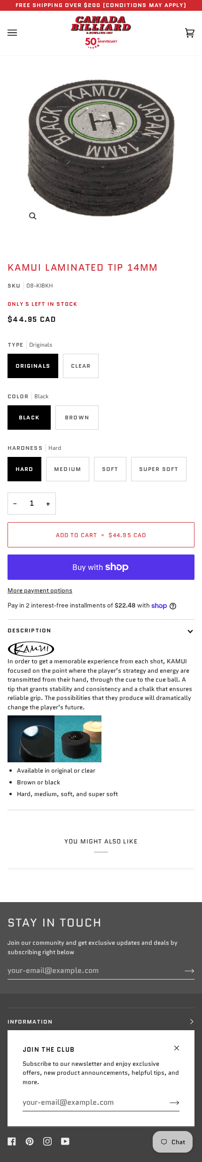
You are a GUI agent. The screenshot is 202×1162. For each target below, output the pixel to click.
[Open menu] (22, 33)
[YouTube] (65, 1141)
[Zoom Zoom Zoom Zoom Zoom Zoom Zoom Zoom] (101, 148)
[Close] (180, 1044)
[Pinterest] (29, 1141)
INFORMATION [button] (30, 1021)
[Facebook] (12, 1141)
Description (29, 630)
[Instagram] (47, 1141)
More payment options (40, 590)
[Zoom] (32, 216)
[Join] (167, 1102)
